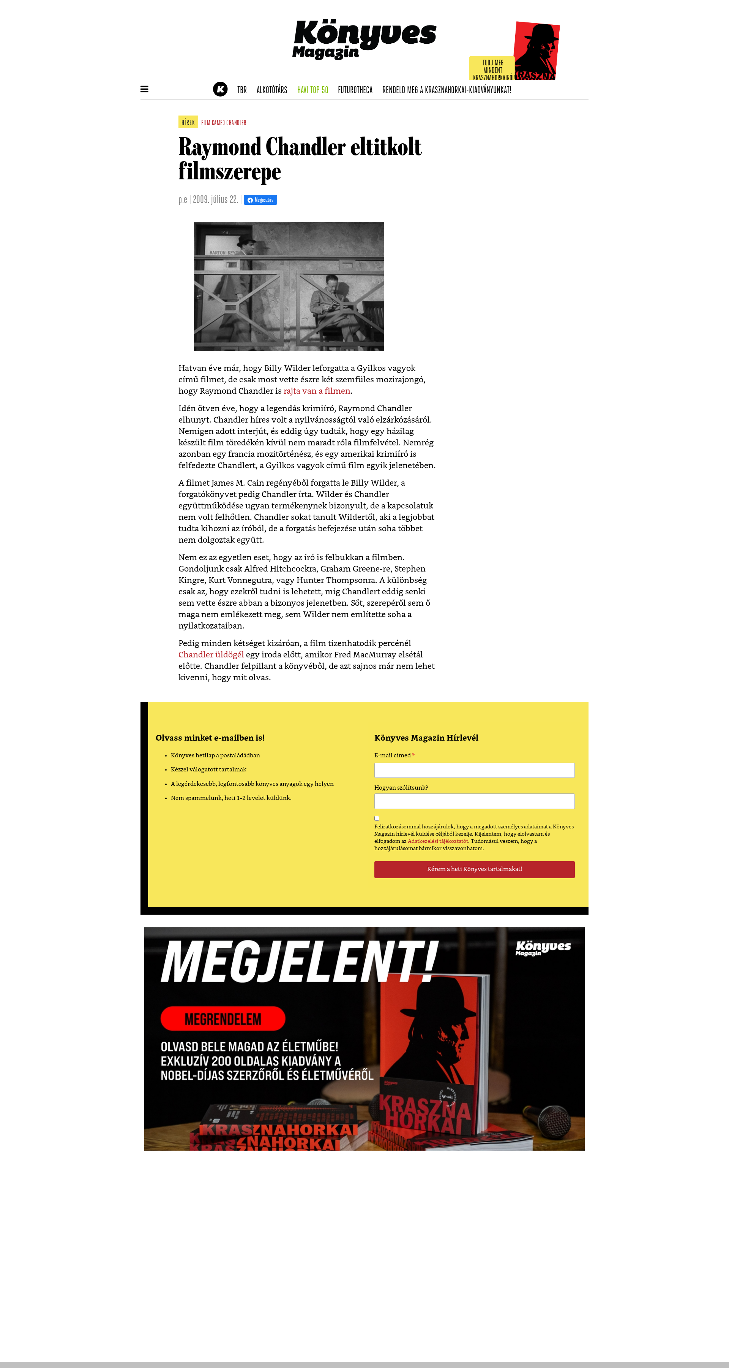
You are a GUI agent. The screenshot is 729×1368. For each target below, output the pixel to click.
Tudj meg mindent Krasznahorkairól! (494, 70)
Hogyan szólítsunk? (401, 788)
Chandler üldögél (211, 655)
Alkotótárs (274, 90)
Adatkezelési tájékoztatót (438, 841)
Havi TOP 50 (315, 90)
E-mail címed (394, 756)
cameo (218, 123)
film (205, 123)
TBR (244, 90)
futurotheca (357, 90)
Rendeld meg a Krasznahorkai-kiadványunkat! (449, 90)
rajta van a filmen (317, 391)
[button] (144, 90)
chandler (236, 123)
